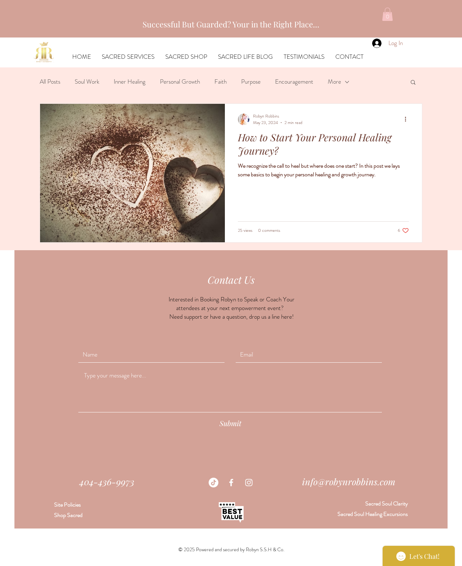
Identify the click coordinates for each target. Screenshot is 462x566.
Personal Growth (180, 82)
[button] (387, 14)
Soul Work (87, 82)
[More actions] (408, 119)
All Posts (50, 82)
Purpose (251, 82)
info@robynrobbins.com (348, 481)
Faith (220, 82)
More (334, 82)
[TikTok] (213, 482)
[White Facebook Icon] (231, 482)
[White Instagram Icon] (249, 482)
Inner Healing (129, 82)
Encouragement (294, 82)
